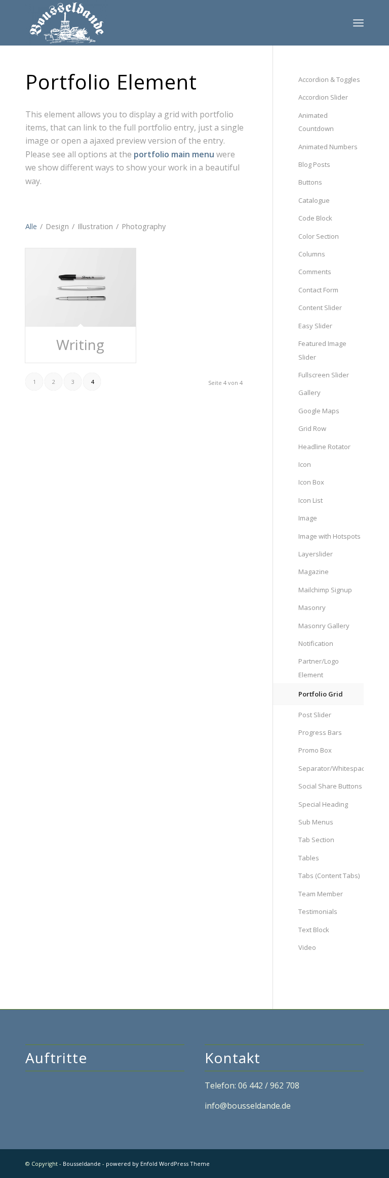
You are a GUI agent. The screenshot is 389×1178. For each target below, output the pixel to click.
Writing (80, 344)
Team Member (320, 893)
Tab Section (316, 839)
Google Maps (318, 410)
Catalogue (314, 200)
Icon (304, 464)
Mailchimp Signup (325, 589)
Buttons (310, 182)
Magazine (313, 571)
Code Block (315, 218)
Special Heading (323, 804)
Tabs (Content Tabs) (329, 875)
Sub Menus (315, 821)
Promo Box (315, 750)
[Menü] (358, 22)
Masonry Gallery (323, 625)
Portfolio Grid (320, 694)
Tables (308, 857)
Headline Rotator (324, 446)
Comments (314, 271)
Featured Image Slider (322, 350)
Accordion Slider (323, 97)
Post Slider (314, 714)
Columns (311, 253)
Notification (315, 643)
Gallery (309, 392)
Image (307, 517)
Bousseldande (82, 1163)
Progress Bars (320, 732)
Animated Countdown (316, 122)
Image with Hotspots (329, 536)
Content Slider (320, 307)
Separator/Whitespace (331, 768)
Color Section (318, 236)
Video (307, 947)
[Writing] (80, 287)
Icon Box (311, 482)
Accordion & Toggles (329, 79)
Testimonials (317, 911)
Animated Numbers (328, 146)
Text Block (313, 929)
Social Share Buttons (330, 786)
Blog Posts (314, 164)
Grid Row (312, 428)
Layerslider (315, 553)
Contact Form (318, 289)
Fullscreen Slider (323, 374)
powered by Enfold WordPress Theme (158, 1163)
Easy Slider (315, 325)
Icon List (310, 500)
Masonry (312, 607)
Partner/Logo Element (318, 668)
